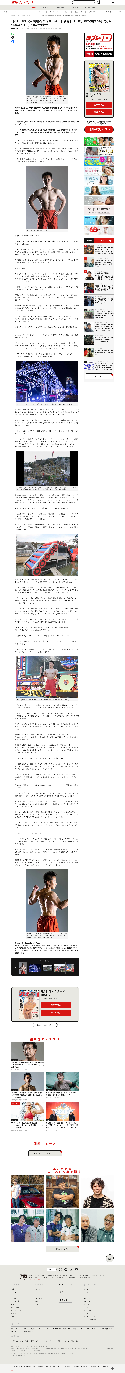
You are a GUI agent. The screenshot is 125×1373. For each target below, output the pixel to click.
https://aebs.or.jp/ (34, 1279)
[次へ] (75, 968)
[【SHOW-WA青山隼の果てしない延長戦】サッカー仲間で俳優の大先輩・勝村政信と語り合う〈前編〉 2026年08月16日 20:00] (62, 1225)
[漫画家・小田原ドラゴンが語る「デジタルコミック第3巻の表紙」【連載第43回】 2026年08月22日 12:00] (27, 1191)
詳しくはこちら (16, 1370)
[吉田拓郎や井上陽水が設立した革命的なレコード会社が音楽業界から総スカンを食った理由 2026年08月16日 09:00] (97, 1225)
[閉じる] (112, 1368)
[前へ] (15, 968)
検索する (94, 2)
